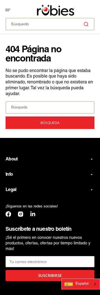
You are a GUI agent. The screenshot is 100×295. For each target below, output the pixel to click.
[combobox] (50, 24)
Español (82, 284)
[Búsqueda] (87, 24)
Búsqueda (50, 122)
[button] (8, 10)
